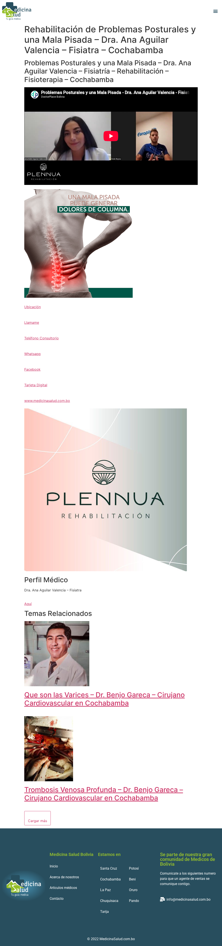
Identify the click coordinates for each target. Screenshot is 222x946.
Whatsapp (32, 354)
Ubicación (32, 307)
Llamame (31, 322)
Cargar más (37, 821)
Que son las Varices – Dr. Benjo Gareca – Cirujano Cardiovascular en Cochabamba (104, 699)
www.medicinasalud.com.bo (47, 400)
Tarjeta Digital (35, 385)
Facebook (32, 369)
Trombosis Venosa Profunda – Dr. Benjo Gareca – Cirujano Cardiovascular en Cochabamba (103, 793)
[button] (215, 11)
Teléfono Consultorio (41, 338)
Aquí (28, 604)
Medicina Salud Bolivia (71, 854)
